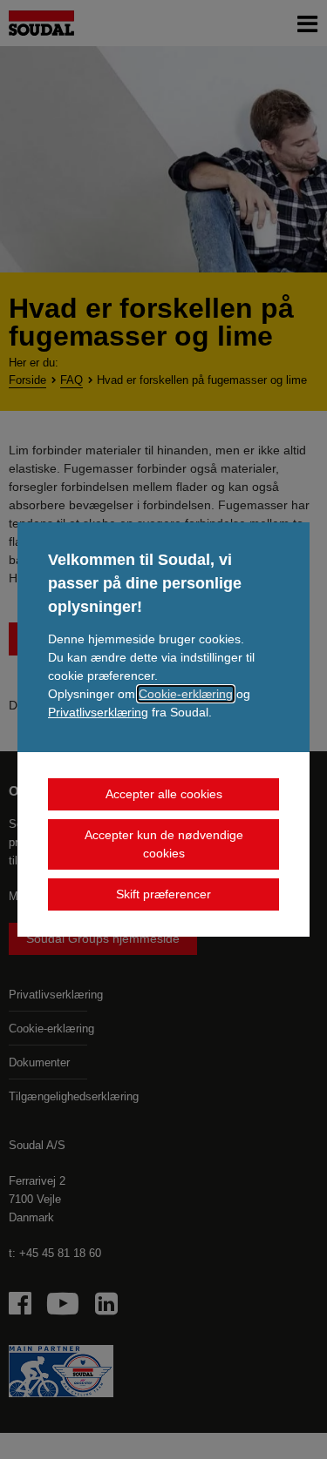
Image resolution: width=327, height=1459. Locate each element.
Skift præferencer (163, 894)
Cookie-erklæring (186, 694)
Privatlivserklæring (98, 712)
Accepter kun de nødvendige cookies (164, 844)
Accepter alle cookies (164, 794)
